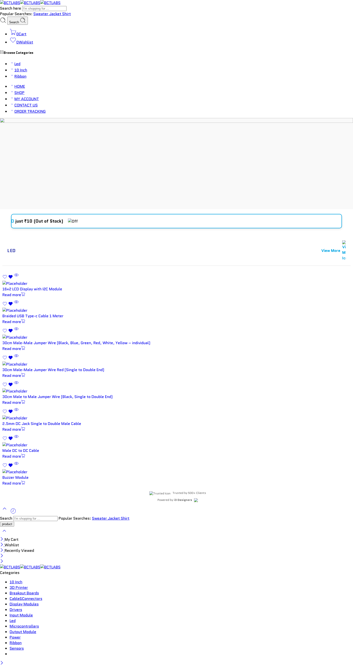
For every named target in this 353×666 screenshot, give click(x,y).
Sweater (41, 14)
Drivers (16, 609)
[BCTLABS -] (30, 3)
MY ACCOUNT (26, 99)
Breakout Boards (24, 593)
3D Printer (19, 587)
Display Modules (24, 604)
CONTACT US (26, 105)
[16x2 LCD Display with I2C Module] (176, 283)
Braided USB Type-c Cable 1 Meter (32, 316)
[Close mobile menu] (2, 561)
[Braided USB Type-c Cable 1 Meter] (176, 310)
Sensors (17, 648)
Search (14, 22)
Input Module (21, 615)
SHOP (19, 92)
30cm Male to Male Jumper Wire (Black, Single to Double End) (57, 396)
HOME (19, 86)
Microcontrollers (24, 626)
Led (17, 64)
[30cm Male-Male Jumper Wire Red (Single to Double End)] (176, 364)
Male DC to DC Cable (20, 450)
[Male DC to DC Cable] (176, 445)
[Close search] (4, 534)
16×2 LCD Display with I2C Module (32, 289)
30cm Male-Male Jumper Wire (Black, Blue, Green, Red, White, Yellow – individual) (76, 343)
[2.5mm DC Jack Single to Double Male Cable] (176, 418)
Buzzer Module (15, 477)
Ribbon (20, 76)
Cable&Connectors (26, 598)
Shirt (66, 14)
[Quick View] (16, 278)
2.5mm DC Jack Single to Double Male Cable (41, 423)
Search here (11, 8)
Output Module (23, 632)
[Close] (2, 539)
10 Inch (20, 70)
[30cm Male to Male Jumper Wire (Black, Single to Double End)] (176, 391)
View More (330, 250)
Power (15, 637)
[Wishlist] (8, 278)
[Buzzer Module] (176, 472)
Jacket (55, 14)
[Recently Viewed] (13, 513)
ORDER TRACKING (30, 111)
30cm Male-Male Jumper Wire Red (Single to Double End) (53, 370)
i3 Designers (183, 500)
